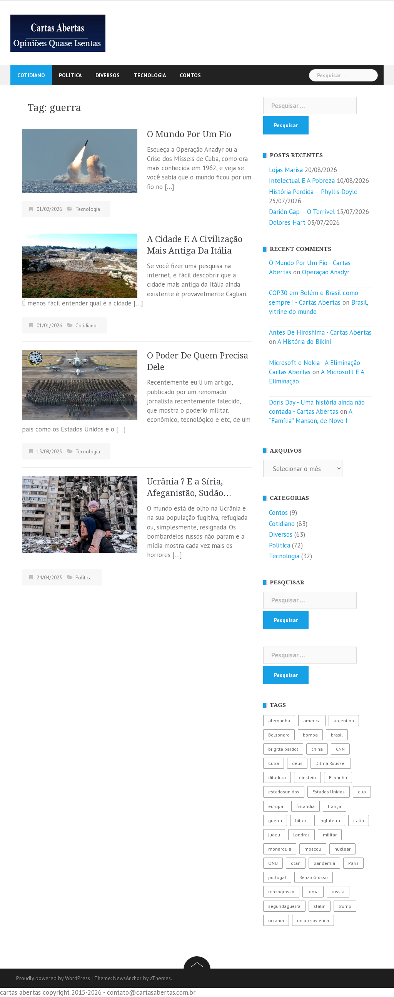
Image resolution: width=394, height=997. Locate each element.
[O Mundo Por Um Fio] (79, 160)
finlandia (305, 806)
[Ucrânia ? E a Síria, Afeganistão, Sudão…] (79, 513)
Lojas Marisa (286, 170)
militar (330, 835)
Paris (353, 863)
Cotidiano (31, 75)
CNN (340, 749)
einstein (307, 777)
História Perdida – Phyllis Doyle (313, 191)
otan (296, 863)
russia (338, 891)
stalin (320, 906)
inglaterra (329, 820)
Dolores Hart (287, 222)
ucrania (276, 920)
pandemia (324, 863)
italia (358, 820)
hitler (300, 820)
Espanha (338, 777)
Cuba (273, 763)
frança (334, 806)
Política (70, 75)
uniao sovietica (313, 920)
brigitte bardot (283, 749)
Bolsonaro (279, 735)
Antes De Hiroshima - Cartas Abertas (320, 332)
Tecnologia (150, 75)
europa (275, 806)
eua (362, 792)
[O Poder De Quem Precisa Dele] (79, 384)
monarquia (279, 849)
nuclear (342, 849)
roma (313, 891)
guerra (275, 820)
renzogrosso (281, 891)
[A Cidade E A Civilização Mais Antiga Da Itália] (79, 265)
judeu (274, 835)
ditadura (277, 777)
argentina (344, 720)
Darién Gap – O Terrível (302, 211)
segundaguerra (284, 906)
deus (297, 763)
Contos (190, 75)
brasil (337, 735)
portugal (277, 877)
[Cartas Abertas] (57, 32)
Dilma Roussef (331, 763)
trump (345, 906)
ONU (273, 863)
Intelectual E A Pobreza (302, 180)
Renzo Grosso (313, 877)
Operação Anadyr (325, 272)
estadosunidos (283, 792)
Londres (301, 835)
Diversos (107, 75)
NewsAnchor (127, 978)
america (312, 720)
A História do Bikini (304, 341)
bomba (310, 735)
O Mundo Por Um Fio (189, 134)
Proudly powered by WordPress (53, 978)
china (317, 749)
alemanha (279, 720)
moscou (312, 849)
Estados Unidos (328, 792)
